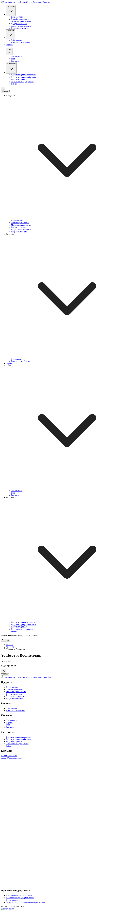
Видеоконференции (19, 28)
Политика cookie (13, 900)
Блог (13, 59)
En (3, 88)
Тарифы (9, 45)
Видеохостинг (17, 17)
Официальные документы (22, 81)
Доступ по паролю (19, 24)
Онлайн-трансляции (20, 19)
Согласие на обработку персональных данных (26, 902)
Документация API (19, 79)
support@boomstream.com (11, 758)
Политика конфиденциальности (20, 898)
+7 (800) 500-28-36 (9, 756)
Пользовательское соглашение (19, 895)
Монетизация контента (21, 21)
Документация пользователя (23, 75)
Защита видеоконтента (21, 26)
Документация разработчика (23, 77)
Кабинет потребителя (20, 42)
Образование (16, 40)
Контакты (15, 61)
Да (3, 640)
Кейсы (14, 84)
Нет (7, 640)
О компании (16, 56)
